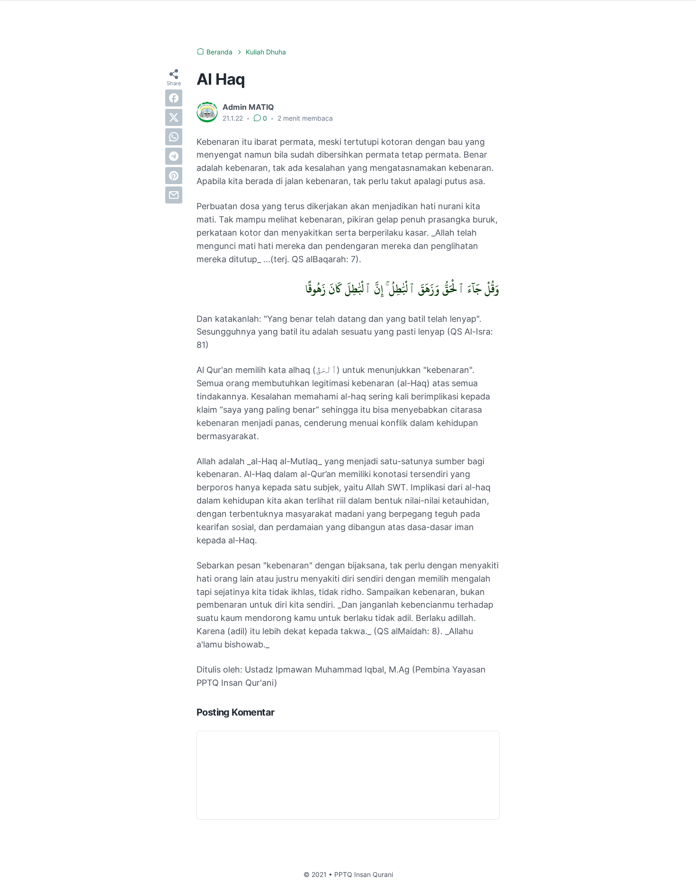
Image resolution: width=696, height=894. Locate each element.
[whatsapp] (173, 136)
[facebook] (173, 97)
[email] (173, 195)
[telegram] (173, 156)
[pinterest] (173, 175)
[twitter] (173, 117)
